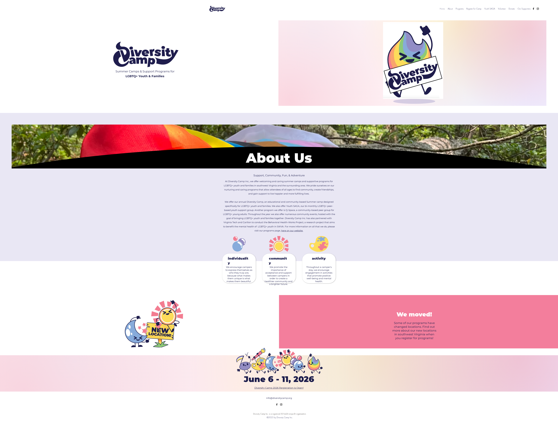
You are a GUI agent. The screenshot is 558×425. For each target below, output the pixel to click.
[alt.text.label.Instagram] (537, 8)
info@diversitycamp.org (279, 398)
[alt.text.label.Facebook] (533, 8)
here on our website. (292, 230)
